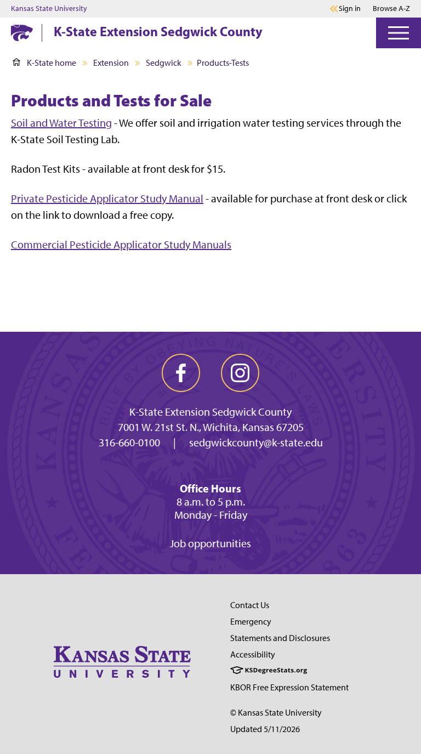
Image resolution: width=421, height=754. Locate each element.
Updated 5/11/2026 (265, 729)
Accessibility (252, 654)
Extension (111, 63)
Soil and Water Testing (61, 122)
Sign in (350, 8)
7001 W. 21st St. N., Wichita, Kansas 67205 (211, 427)
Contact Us (249, 605)
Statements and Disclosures (280, 638)
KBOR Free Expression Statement (289, 687)
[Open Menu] (398, 33)
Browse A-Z (391, 8)
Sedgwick (163, 63)
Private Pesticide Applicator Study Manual (107, 198)
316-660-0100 (129, 442)
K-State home (51, 63)
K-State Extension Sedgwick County (158, 31)
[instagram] (240, 373)
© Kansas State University (276, 712)
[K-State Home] (22, 32)
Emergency (250, 621)
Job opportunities (210, 543)
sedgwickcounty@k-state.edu (256, 442)
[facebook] (181, 373)
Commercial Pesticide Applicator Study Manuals (121, 244)
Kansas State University (49, 8)
